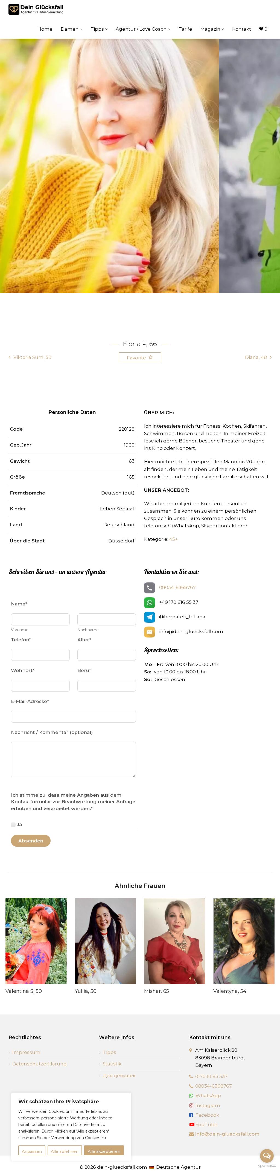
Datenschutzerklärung (39, 1064)
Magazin (210, 29)
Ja (19, 824)
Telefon (21, 639)
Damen (70, 29)
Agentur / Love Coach (142, 29)
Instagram (208, 1105)
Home (44, 29)
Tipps (98, 29)
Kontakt (241, 29)
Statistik (112, 1064)
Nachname (88, 629)
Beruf (84, 670)
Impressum (26, 1052)
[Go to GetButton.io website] (267, 1166)
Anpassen (32, 1151)
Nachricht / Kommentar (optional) (52, 732)
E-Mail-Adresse (30, 701)
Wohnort (22, 670)
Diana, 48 (256, 357)
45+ (173, 539)
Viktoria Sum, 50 (32, 357)
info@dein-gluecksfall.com (227, 1134)
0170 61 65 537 (211, 1076)
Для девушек (119, 1075)
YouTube (205, 1124)
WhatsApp (208, 1095)
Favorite (137, 358)
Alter (84, 639)
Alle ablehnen (64, 1151)
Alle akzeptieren (104, 1151)
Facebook (207, 1115)
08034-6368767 (177, 587)
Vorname (19, 629)
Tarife (185, 29)
